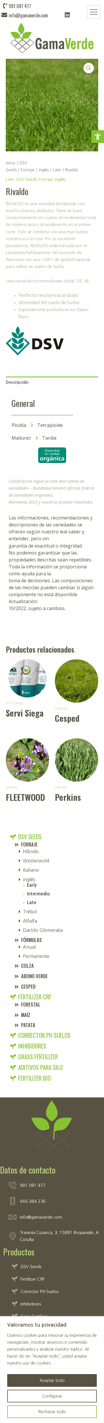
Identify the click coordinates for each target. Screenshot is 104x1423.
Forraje (27, 170)
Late (57, 170)
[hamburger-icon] (94, 12)
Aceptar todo (52, 1380)
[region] (52, 1369)
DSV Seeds (26, 179)
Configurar (52, 1396)
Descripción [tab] (17, 382)
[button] (97, 136)
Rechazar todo (52, 1412)
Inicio (10, 163)
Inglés (44, 170)
